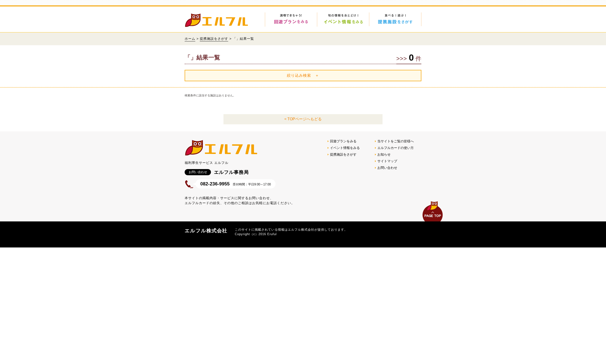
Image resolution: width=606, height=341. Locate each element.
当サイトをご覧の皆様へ (395, 141)
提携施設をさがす (214, 38)
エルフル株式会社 (206, 230)
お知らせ (384, 154)
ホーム (190, 38)
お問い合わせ (387, 168)
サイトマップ (387, 161)
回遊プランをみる (343, 141)
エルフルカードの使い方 (395, 148)
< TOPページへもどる (303, 119)
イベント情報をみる (345, 148)
